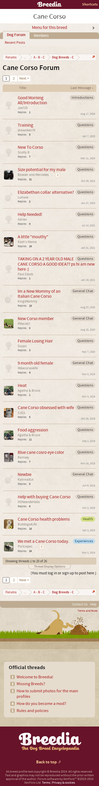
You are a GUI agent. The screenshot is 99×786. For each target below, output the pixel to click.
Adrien (22, 219)
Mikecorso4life (28, 368)
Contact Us (79, 604)
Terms (46, 783)
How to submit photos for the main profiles (47, 693)
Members (41, 35)
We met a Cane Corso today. (43, 541)
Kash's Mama (27, 242)
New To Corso (30, 147)
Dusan (22, 346)
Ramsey (23, 457)
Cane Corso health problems (44, 519)
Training (25, 125)
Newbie (24, 474)
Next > (24, 78)
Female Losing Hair (35, 341)
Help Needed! (30, 214)
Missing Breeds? (31, 683)
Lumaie (23, 197)
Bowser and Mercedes (33, 175)
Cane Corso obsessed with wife (46, 408)
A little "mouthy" (33, 237)
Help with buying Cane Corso (44, 497)
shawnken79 (26, 130)
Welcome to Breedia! (35, 677)
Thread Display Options (49, 567)
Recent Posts (15, 42)
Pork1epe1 (25, 546)
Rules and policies (33, 710)
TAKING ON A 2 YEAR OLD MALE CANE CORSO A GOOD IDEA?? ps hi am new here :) (56, 264)
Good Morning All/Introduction (32, 100)
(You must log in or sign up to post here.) (63, 573)
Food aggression (33, 430)
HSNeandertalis (29, 502)
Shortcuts (90, 4)
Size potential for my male (41, 170)
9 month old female (35, 363)
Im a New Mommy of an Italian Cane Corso (39, 293)
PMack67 (24, 324)
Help (93, 604)
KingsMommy (27, 301)
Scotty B (24, 152)
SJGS (21, 413)
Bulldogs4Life (27, 524)
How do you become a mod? (41, 703)
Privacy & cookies (63, 783)
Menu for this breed (49, 28)
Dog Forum (16, 35)
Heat (22, 385)
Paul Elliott (25, 274)
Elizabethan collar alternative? (46, 192)
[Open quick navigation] (93, 57)
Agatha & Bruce (29, 391)
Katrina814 (25, 479)
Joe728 (22, 108)
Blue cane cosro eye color (41, 452)
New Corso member (36, 319)
